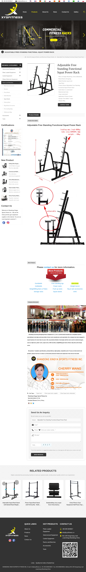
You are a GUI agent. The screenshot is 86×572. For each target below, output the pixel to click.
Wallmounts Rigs (8, 112)
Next (21, 140)
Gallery (76, 12)
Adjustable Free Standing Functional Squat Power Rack (52, 420)
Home (25, 12)
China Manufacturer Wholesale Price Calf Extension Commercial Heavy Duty (14, 179)
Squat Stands (51, 57)
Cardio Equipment (7, 76)
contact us (49, 267)
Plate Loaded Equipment (9, 72)
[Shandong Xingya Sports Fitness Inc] (12, 11)
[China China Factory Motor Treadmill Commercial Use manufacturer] (4, 197)
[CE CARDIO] (11, 142)
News (55, 12)
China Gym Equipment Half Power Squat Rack (75, 503)
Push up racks (57, 289)
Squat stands (57, 291)
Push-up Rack (7, 102)
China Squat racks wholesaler (67, 393)
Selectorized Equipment (9, 69)
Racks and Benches (41, 57)
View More (75, 283)
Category (33, 57)
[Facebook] (3, 222)
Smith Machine (7, 95)
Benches (6, 89)
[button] (41, 47)
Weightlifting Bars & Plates (38, 289)
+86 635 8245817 (8, 1)
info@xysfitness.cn (22, 1)
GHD (75, 291)
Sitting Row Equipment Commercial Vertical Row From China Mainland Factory (14, 163)
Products (34, 12)
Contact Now (64, 104)
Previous (2, 140)
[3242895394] (29, 403)
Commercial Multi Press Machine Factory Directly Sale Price (14, 171)
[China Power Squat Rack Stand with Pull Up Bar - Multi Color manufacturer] (11, 490)
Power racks (57, 286)
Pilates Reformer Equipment (10, 79)
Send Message (38, 454)
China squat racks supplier (51, 393)
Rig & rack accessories (75, 289)
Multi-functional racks (9, 85)
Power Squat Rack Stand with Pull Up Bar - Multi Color (11, 504)
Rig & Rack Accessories (9, 105)
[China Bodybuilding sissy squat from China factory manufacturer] (32, 490)
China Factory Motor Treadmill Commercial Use (14, 195)
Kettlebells (38, 286)
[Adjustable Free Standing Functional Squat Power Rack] (41, 79)
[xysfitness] (33, 403)
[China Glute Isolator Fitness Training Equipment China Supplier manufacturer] (4, 189)
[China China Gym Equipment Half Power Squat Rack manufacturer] (75, 490)
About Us (45, 12)
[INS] (7, 222)
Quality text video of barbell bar (45, 563)
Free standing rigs (57, 283)
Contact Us (65, 12)
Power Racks (7, 92)
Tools (4, 119)
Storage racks (38, 291)
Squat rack (39, 393)
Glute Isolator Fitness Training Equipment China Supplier (14, 187)
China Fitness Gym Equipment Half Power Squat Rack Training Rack (54, 504)
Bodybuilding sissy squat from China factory (32, 503)
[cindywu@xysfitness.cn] (31, 403)
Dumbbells (38, 283)
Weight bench (75, 286)
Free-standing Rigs (8, 108)
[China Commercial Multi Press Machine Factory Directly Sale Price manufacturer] (4, 173)
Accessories (6, 115)
